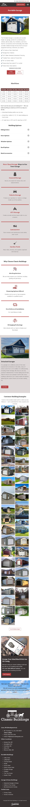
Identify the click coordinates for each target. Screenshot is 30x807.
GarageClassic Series (11, 72)
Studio (5, 763)
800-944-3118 (12, 734)
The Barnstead (8, 761)
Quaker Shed (7, 775)
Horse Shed (7, 765)
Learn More (4, 386)
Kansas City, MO (8, 742)
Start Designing (6, 674)
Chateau (6, 771)
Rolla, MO (6, 748)
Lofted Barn (7, 759)
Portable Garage (8, 769)
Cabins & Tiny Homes (9, 785)
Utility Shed (7, 757)
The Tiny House (8, 773)
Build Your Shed (21, 4)
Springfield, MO (8, 744)
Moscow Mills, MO (9, 750)
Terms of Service (8, 794)
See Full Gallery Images (15, 629)
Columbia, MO (7, 746)
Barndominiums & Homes (10, 787)
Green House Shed (9, 767)
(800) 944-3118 (25, 1)
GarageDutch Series (19, 72)
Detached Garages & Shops (11, 783)
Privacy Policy (7, 792)
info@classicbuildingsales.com (15, 736)
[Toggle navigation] (28, 4)
